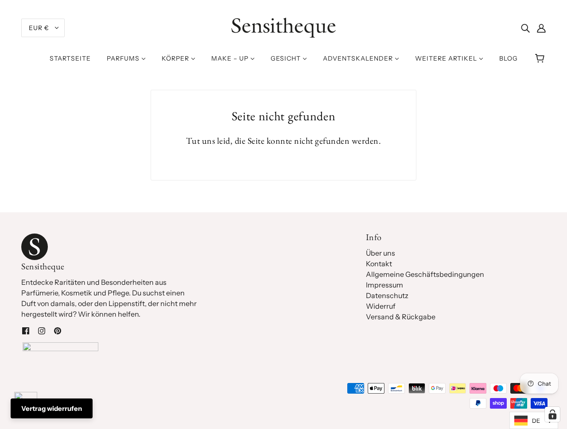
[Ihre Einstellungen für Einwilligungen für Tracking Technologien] (552, 414)
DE (536, 420)
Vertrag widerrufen (51, 408)
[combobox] (533, 420)
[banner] (283, 27)
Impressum (384, 284)
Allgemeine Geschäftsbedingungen (425, 274)
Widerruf (381, 306)
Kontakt (379, 263)
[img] (525, 28)
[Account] (541, 28)
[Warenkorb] (541, 58)
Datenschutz (387, 295)
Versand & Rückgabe (400, 316)
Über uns (380, 253)
